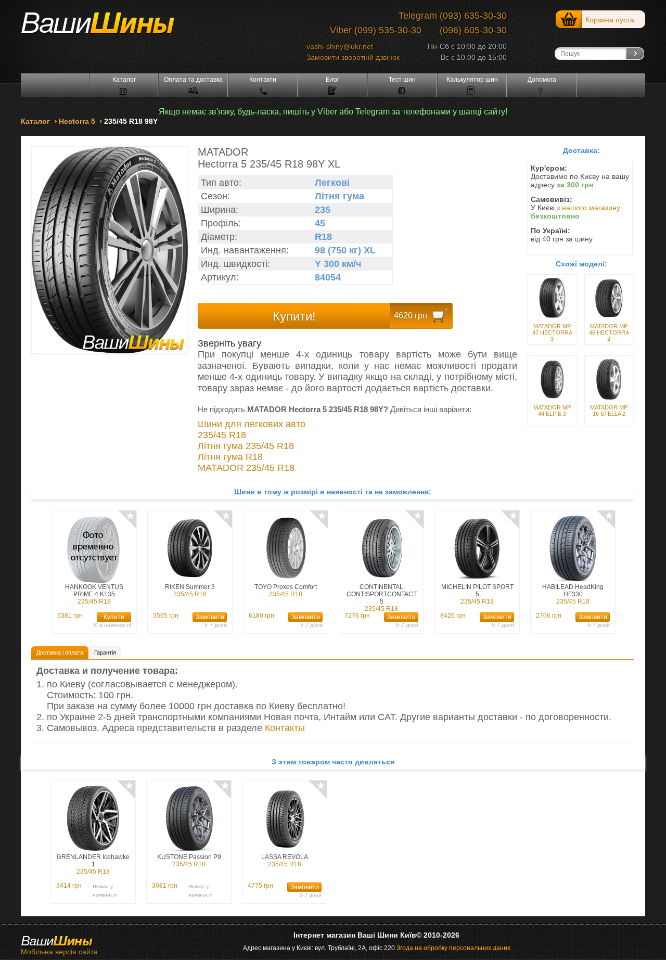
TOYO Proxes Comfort (285, 590)
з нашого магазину (588, 207)
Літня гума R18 (230, 457)
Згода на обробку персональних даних (453, 948)
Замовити (210, 617)
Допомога (542, 79)
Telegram (418, 15)
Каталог (124, 79)
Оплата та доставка (193, 79)
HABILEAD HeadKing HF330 (573, 594)
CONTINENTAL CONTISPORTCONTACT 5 (382, 597)
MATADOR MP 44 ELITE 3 (552, 410)
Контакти (262, 79)
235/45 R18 (222, 435)
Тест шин (402, 79)
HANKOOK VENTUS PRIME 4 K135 (94, 594)
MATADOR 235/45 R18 (246, 468)
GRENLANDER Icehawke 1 (93, 864)
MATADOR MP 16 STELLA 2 (608, 410)
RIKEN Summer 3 (190, 590)
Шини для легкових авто (251, 424)
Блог (332, 79)
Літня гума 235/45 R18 (246, 446)
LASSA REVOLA (284, 860)
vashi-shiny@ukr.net (339, 46)
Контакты (285, 728)
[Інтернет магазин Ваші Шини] (109, 26)
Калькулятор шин (472, 79)
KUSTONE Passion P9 (189, 860)
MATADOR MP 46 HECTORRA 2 (609, 332)
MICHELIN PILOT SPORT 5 (477, 594)
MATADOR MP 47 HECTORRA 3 (552, 332)
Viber (341, 30)
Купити (114, 617)
